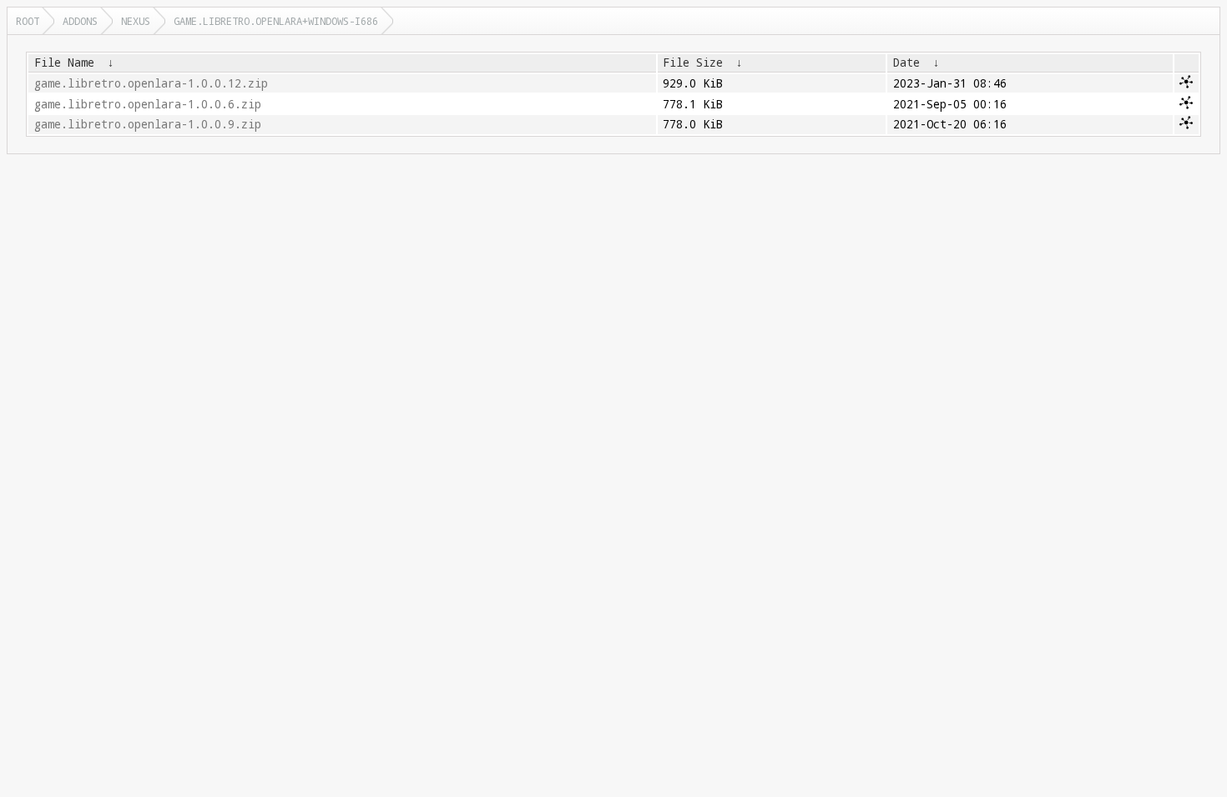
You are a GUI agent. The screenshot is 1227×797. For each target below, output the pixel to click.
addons (80, 21)
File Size (693, 62)
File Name (64, 62)
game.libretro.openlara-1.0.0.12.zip (151, 83)
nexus (135, 21)
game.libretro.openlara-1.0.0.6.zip (147, 104)
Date (906, 62)
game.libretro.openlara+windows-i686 (276, 21)
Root (27, 21)
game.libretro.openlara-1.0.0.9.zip (147, 124)
